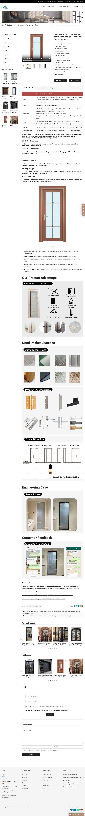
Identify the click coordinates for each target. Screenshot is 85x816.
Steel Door (5, 43)
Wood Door (5, 50)
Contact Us (25, 785)
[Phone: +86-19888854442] (83, 205)
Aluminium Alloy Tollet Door (34, 606)
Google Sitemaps (78, 807)
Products (24, 777)
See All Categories (7, 58)
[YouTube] (82, 811)
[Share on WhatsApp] (80, 606)
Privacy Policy (25, 788)
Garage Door (6, 54)
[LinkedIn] (75, 811)
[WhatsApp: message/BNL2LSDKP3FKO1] (83, 208)
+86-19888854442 (44, 1)
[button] (48, 648)
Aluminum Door (7, 46)
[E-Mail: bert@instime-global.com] (83, 214)
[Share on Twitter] (76, 606)
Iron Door (5, 62)
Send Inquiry (62, 80)
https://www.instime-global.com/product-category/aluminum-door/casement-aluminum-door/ (47, 595)
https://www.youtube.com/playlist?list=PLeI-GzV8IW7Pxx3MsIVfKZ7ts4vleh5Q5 (43, 599)
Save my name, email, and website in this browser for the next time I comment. (41, 750)
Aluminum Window (8, 39)
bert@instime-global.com (58, 1)
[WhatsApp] (77, 811)
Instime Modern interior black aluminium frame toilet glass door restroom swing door (49, 616)
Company (24, 780)
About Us (24, 774)
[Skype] (80, 811)
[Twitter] (73, 811)
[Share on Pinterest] (82, 606)
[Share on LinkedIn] (78, 606)
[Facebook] (70, 811)
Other (44, 788)
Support (24, 783)
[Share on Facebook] (74, 606)
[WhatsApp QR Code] (83, 211)
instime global (15, 807)
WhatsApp (76, 80)
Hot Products (7, 69)
